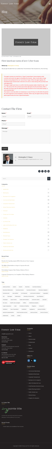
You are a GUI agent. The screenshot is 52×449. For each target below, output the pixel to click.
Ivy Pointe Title (6, 221)
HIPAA (24, 302)
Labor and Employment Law (10, 225)
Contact (30, 348)
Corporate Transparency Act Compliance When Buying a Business (18, 274)
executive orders (35, 299)
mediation (24, 309)
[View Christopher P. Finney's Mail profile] (15, 157)
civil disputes (24, 293)
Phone (4, 120)
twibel (12, 315)
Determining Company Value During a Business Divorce (15, 270)
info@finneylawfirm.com (7, 334)
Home (30, 333)
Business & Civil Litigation (9, 196)
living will (41, 306)
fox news (5, 302)
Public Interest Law (7, 243)
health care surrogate (15, 302)
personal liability (41, 309)
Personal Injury (6, 235)
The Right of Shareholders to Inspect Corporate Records (15, 265)
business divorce (20, 290)
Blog (30, 345)
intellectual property (33, 302)
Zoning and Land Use (8, 250)
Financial (5, 210)
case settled (15, 293)
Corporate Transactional (8, 203)
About (30, 336)
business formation (31, 290)
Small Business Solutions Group (36, 386)
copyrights (45, 293)
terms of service (44, 312)
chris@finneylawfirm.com (33, 159)
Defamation (18, 296)
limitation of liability (24, 306)
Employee (5, 299)
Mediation (5, 228)
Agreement (6, 189)
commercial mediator (35, 293)
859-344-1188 (5, 357)
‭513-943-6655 (25, 159)
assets (14, 286)
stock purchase (33, 312)
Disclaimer (31, 351)
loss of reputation (14, 309)
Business (27, 286)
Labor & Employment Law (35, 383)
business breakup (37, 286)
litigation (34, 306)
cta (3, 296)
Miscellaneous (6, 232)
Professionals (32, 342)
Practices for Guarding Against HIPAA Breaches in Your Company (18, 261)
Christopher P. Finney (8, 56)
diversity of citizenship (29, 296)
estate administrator (24, 299)
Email (29, 113)
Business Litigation (43, 290)
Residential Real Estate (8, 246)
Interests (5, 218)
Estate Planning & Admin (9, 207)
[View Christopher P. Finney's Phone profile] (15, 160)
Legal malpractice (7, 306)
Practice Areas (32, 339)
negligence (32, 309)
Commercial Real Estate (9, 200)
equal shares (14, 299)
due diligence (40, 296)
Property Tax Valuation (8, 239)
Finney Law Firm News (8, 214)
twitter (18, 315)
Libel (15, 306)
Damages (10, 296)
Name (4, 113)
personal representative (8, 312)
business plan (6, 293)
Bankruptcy (6, 192)
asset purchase (6, 286)
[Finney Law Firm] (10, 3)
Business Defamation (8, 290)
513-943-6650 (5, 341)
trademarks (5, 315)
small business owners (22, 312)
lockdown (5, 309)
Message (5, 128)
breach (20, 286)
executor (44, 299)
